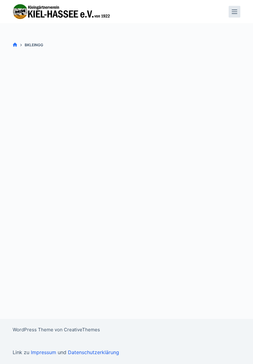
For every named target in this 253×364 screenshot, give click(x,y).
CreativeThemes (82, 330)
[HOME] (15, 45)
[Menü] (234, 12)
